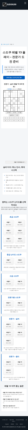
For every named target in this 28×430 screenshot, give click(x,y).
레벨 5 (8, 240)
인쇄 (17, 115)
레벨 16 (20, 333)
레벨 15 (8, 333)
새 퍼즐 (19, 112)
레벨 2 (20, 223)
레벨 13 (8, 325)
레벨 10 (20, 282)
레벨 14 (20, 325)
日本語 (12, 424)
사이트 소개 (4, 419)
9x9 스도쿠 (6, 44)
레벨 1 (8, 223)
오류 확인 (9, 112)
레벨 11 (8, 304)
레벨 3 (8, 231)
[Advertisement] (14, 27)
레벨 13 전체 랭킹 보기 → (20, 162)
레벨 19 (20, 363)
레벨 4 (20, 231)
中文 (17, 424)
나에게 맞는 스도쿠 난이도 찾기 (14, 77)
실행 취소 (12, 115)
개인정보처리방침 (20, 419)
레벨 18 (8, 363)
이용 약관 (11, 419)
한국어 (21, 424)
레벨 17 (8, 342)
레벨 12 (20, 304)
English (7, 424)
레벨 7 (8, 261)
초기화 (14, 112)
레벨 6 (20, 240)
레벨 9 (8, 282)
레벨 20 (8, 371)
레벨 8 (20, 261)
